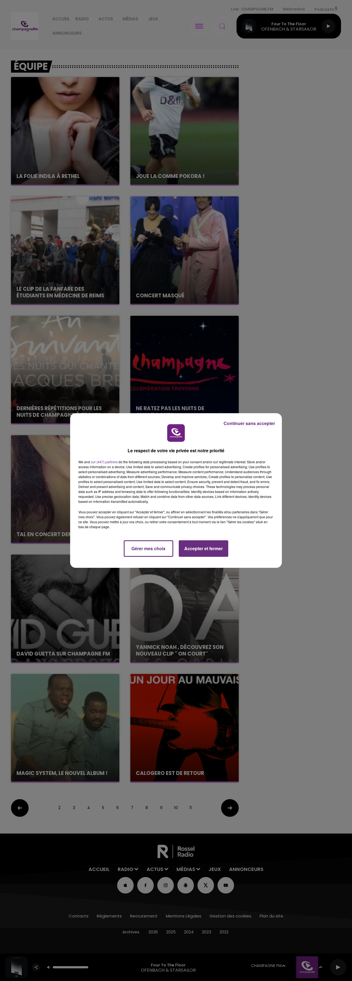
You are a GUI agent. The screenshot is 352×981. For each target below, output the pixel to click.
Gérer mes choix (148, 548)
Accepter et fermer (203, 548)
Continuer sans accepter (249, 423)
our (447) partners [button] (104, 461)
